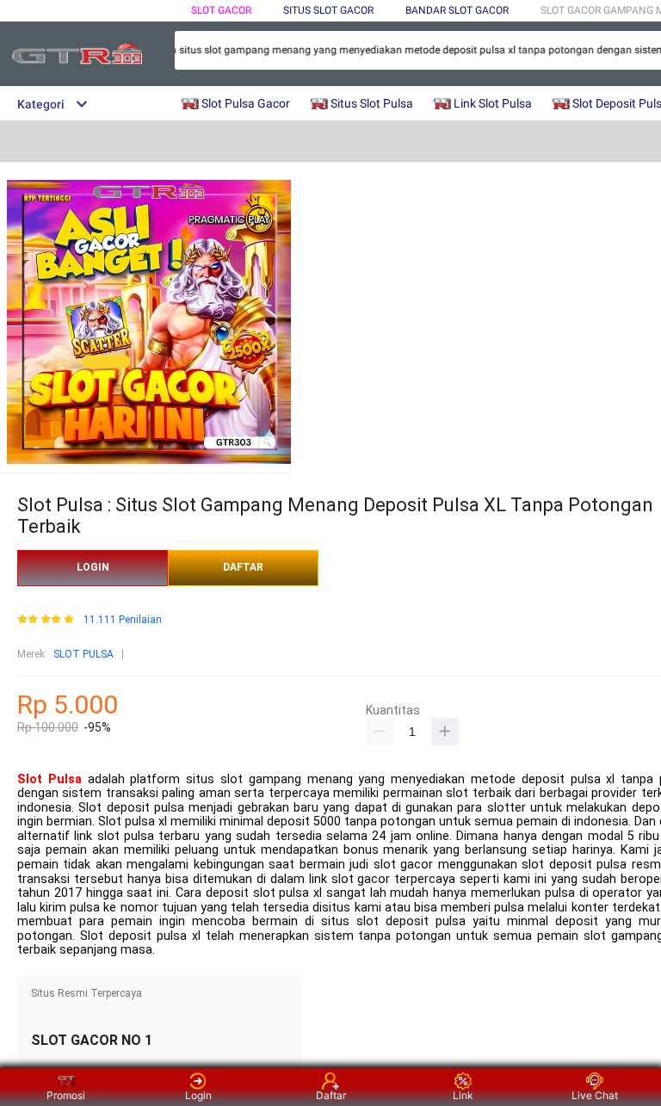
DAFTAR (243, 567)
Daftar (331, 1095)
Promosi (65, 1095)
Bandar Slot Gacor (457, 10)
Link (463, 1095)
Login (198, 1095)
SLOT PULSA (83, 654)
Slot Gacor (221, 10)
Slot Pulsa (49, 779)
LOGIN (93, 567)
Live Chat (594, 1095)
